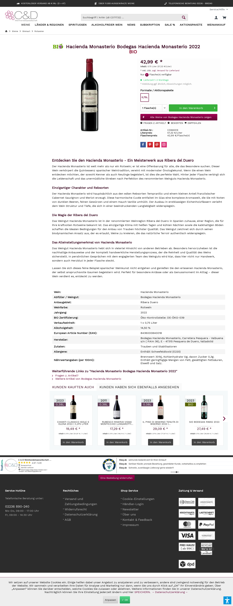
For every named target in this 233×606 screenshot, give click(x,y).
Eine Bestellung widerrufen (116, 478)
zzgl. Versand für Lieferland (165, 70)
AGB (68, 519)
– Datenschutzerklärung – (169, 592)
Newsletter (130, 509)
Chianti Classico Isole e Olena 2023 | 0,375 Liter (73, 423)
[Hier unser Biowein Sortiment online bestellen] (58, 47)
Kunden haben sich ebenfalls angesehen (139, 387)
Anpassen (110, 599)
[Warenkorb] (224, 17)
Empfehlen (194, 123)
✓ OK (125, 599)
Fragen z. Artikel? (154, 123)
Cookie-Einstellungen (138, 499)
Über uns (129, 514)
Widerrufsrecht (76, 509)
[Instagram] (164, 144)
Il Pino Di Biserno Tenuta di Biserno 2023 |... (160, 423)
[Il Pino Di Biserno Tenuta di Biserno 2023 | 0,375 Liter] (160, 407)
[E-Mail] (157, 144)
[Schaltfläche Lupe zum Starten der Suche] (183, 17)
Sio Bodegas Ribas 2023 (204, 422)
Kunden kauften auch (73, 387)
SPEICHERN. (142, 592)
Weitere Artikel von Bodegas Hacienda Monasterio (87, 378)
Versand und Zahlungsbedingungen (81, 501)
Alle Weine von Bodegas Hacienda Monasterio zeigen (181, 117)
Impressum (130, 525)
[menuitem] (217, 9)
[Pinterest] (150, 144)
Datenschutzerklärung (81, 514)
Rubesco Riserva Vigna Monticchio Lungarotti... (117, 423)
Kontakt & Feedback (137, 519)
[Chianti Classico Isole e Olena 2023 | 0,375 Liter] (73, 407)
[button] (227, 600)
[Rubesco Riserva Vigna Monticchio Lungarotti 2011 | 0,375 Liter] (117, 407)
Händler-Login (133, 504)
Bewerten (176, 123)
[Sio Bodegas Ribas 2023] (204, 407)
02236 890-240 (17, 506)
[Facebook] (143, 144)
